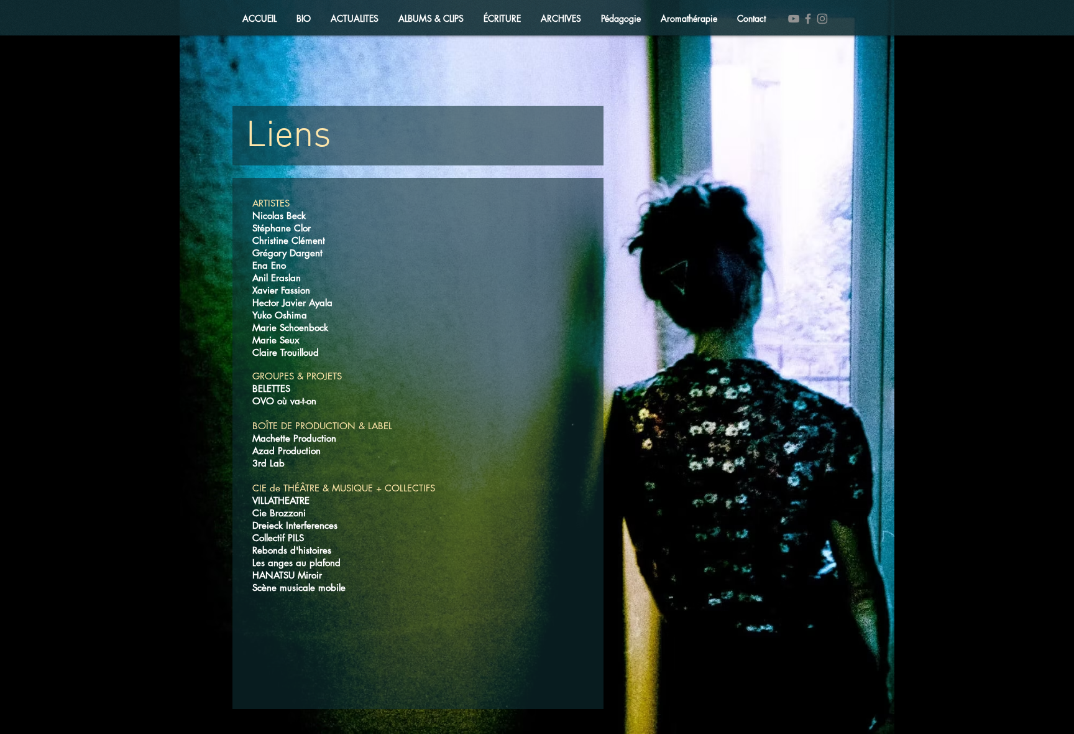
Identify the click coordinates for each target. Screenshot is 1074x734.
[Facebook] (808, 19)
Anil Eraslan (276, 278)
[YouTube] (794, 19)
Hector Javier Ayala (292, 303)
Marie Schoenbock (290, 327)
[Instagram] (822, 19)
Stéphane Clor (281, 228)
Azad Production (286, 451)
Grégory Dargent (287, 253)
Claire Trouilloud (285, 352)
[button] (354, 19)
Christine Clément (288, 240)
